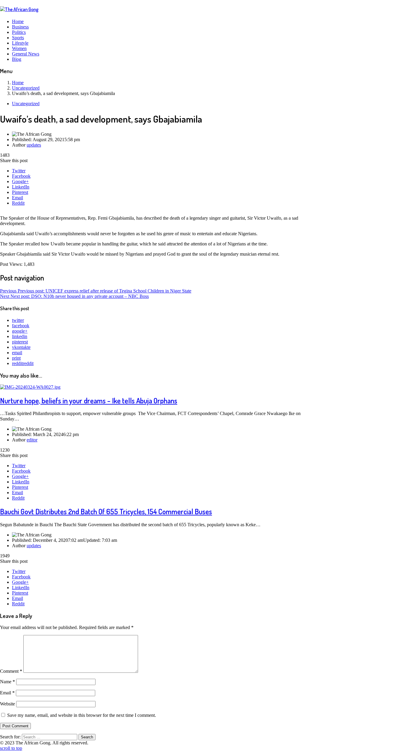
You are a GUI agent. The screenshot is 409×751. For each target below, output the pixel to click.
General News (25, 53)
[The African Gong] (19, 9)
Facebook (21, 176)
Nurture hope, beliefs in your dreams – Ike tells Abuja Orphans (88, 400)
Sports (18, 37)
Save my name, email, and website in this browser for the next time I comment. (81, 715)
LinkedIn (20, 186)
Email (17, 197)
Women (19, 48)
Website (7, 703)
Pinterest (20, 192)
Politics (19, 32)
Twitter (18, 170)
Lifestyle (20, 43)
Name (7, 681)
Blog (16, 59)
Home (18, 21)
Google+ (20, 181)
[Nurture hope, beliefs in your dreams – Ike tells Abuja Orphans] (30, 387)
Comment (11, 671)
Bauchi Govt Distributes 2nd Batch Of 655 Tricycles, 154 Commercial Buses (106, 511)
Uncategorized (26, 103)
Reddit (18, 203)
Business (20, 26)
